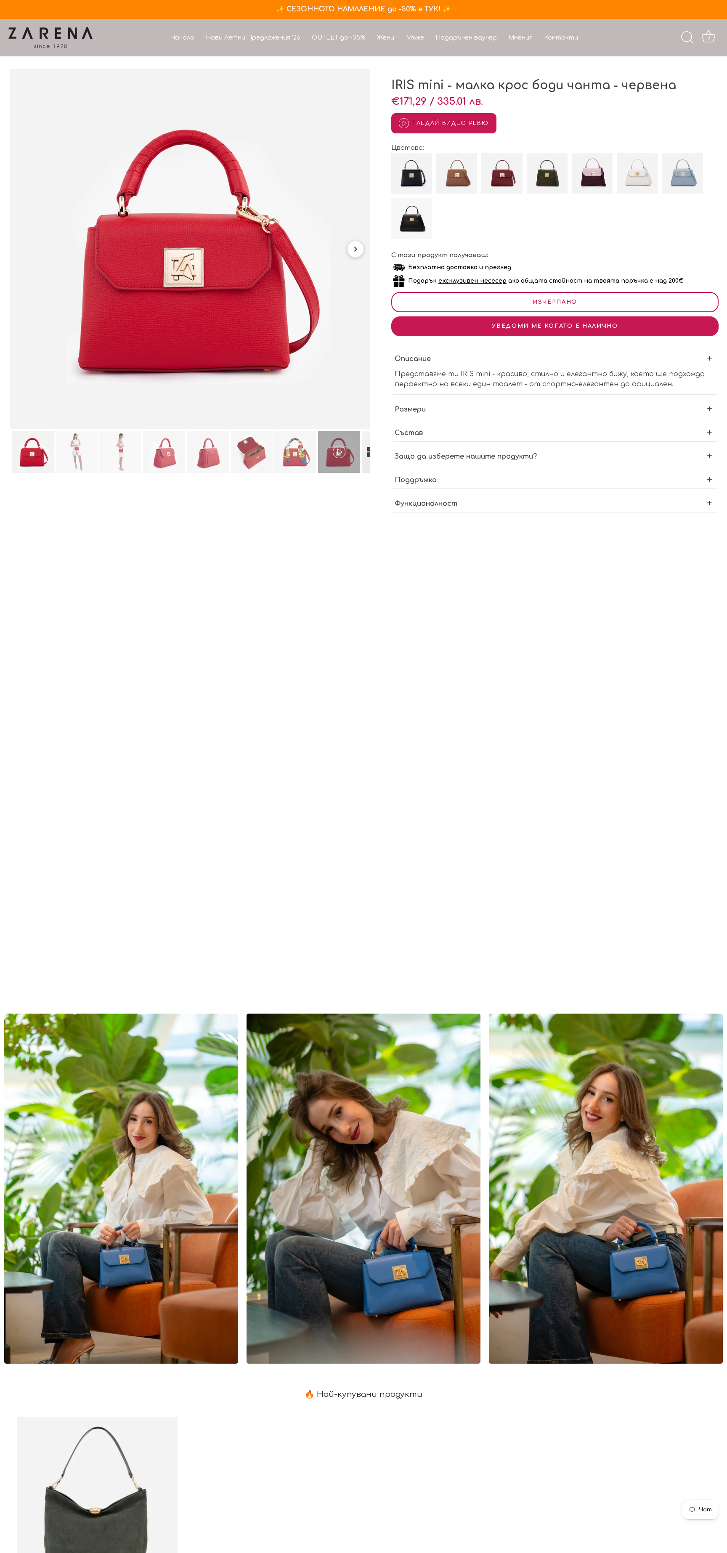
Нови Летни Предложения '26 (253, 37)
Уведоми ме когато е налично (555, 326)
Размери (410, 409)
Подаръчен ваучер (466, 37)
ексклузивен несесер (472, 281)
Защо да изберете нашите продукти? (466, 456)
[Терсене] (687, 37)
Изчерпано (555, 302)
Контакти (561, 37)
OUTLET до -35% (338, 37)
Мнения (520, 37)
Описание (413, 359)
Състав (409, 433)
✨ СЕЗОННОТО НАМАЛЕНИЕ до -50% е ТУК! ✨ (363, 9)
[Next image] (355, 249)
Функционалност (426, 503)
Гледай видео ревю (450, 123)
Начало (182, 37)
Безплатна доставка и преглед (459, 267)
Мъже (415, 37)
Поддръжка (416, 480)
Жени (385, 37)
